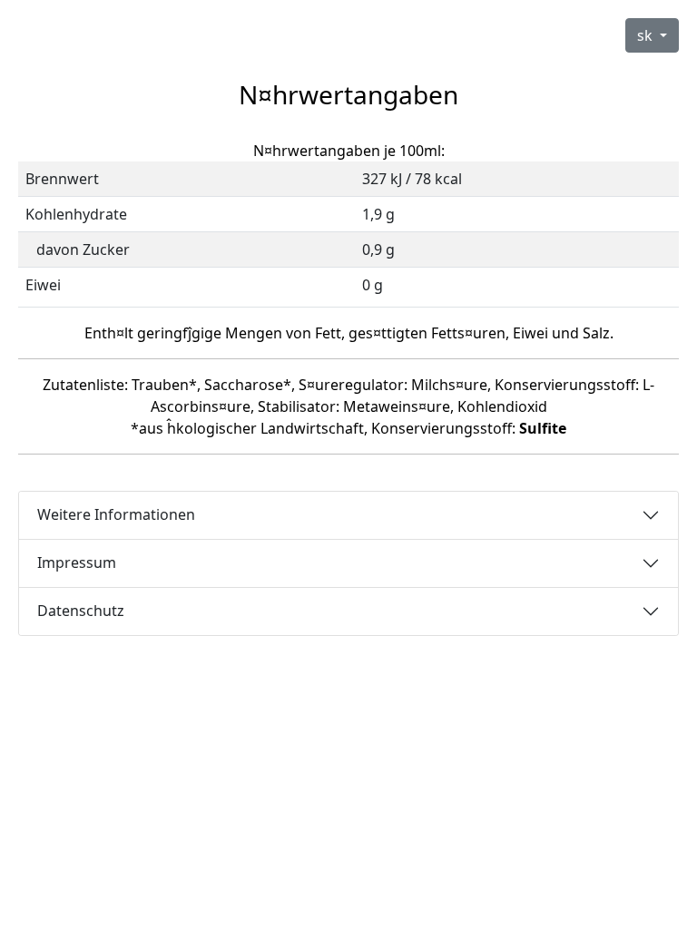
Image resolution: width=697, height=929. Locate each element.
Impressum (76, 562)
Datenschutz (80, 611)
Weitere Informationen (116, 514)
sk (646, 35)
